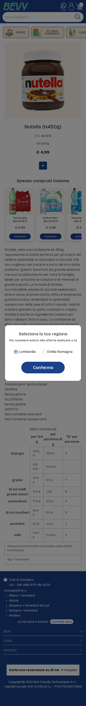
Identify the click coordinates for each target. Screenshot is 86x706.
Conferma (43, 367)
